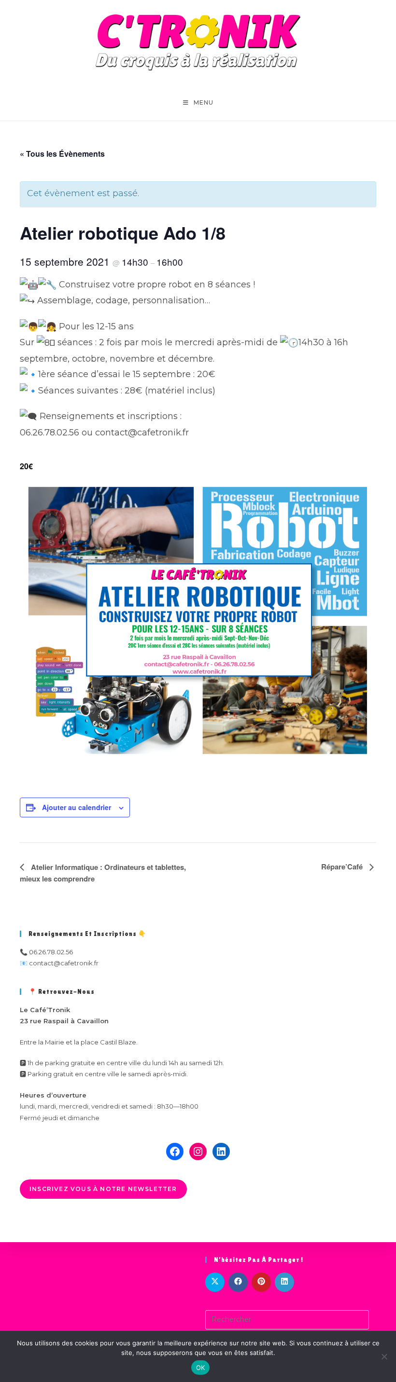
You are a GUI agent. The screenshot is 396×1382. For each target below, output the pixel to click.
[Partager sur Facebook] (238, 1282)
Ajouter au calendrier (76, 807)
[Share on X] (215, 1282)
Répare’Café (343, 866)
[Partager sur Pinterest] (261, 1282)
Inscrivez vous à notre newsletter (103, 1188)
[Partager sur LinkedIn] (284, 1282)
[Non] (384, 1356)
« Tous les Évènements (62, 153)
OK (200, 1367)
